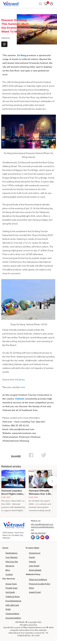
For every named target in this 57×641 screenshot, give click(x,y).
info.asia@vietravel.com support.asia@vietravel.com (42, 527)
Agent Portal (35, 592)
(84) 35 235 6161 (38, 533)
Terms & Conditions (38, 579)
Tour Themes (12, 557)
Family (32, 557)
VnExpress (19, 379)
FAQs (31, 588)
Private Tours (12, 588)
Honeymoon (34, 553)
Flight (8, 609)
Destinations (11, 553)
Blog (8, 570)
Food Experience (13, 601)
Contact (9, 574)
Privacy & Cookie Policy (39, 583)
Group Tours (11, 583)
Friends (32, 561)
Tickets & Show (13, 596)
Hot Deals (10, 592)
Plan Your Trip (12, 561)
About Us (10, 565)
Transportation (12, 613)
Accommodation (13, 618)
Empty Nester (35, 570)
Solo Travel (34, 565)
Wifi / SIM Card (12, 605)
